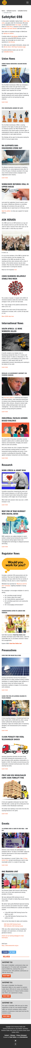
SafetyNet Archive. (9, 52)
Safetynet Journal (11, 11)
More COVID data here (8, 316)
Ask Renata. (12, 42)
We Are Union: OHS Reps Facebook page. (15, 47)
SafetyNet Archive (22, 11)
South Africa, (9, 26)
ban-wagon (18, 25)
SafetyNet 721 (7, 982)
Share (6, 952)
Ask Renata (15, 36)
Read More (6, 976)
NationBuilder (24, 1037)
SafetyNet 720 (7, 1003)
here (15, 269)
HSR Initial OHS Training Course (12, 924)
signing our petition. (8, 33)
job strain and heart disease (9, 28)
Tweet (13, 952)
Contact (7, 1035)
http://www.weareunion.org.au (10, 945)
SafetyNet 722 (7, 962)
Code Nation (12, 1037)
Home (3, 11)
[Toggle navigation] (27, 2)
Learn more (5, 102)
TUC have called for (9, 397)
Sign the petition (6, 211)
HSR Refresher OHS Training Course (13, 926)
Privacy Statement (21, 1035)
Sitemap (12, 1035)
